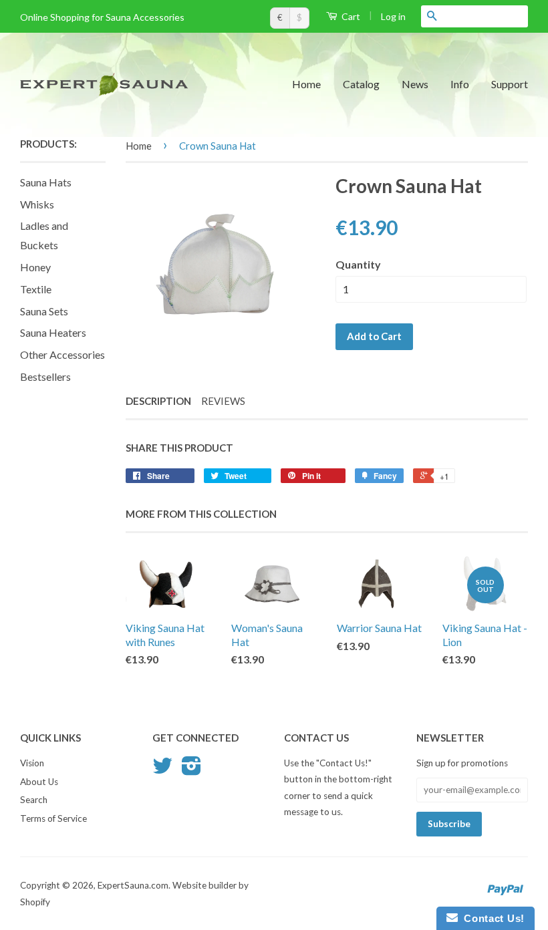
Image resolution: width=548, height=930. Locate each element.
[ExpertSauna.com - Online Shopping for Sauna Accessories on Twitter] (162, 770)
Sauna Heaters (53, 332)
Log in (393, 16)
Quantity (358, 264)
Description (158, 401)
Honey (35, 267)
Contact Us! (491, 918)
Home (306, 84)
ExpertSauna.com (133, 885)
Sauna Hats (46, 182)
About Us (39, 781)
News (415, 84)
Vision (32, 763)
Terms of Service (53, 818)
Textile (35, 289)
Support (509, 84)
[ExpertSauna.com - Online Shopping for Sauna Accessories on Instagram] (191, 770)
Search (33, 799)
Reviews (223, 401)
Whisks (37, 204)
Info (459, 84)
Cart (349, 16)
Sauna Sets (44, 311)
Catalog (361, 84)
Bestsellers (45, 376)
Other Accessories (62, 354)
